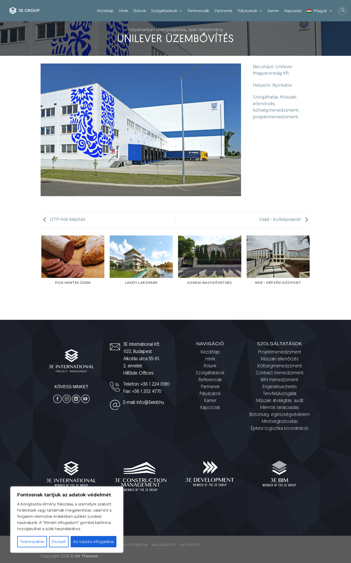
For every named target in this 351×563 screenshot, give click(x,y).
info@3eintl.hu (150, 403)
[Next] (309, 277)
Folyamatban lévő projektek (157, 29)
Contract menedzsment (279, 373)
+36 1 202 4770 (146, 391)
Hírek (123, 10)
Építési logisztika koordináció (279, 428)
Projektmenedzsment (279, 352)
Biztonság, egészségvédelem (280, 415)
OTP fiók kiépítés (67, 219)
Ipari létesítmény (205, 29)
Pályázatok (247, 10)
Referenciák (198, 10)
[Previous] (41, 277)
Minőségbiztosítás (280, 422)
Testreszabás (32, 541)
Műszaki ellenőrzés (280, 359)
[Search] (342, 11)
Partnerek (223, 10)
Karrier (273, 10)
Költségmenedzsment (279, 366)
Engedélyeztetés (280, 387)
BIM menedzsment (279, 380)
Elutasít (59, 541)
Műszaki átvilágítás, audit (279, 401)
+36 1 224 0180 (155, 384)
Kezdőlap (105, 10)
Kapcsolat (293, 10)
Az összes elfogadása (93, 541)
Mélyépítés (190, 545)
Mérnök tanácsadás (279, 408)
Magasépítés (164, 545)
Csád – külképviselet (280, 219)
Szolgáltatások (164, 10)
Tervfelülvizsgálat (280, 394)
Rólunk (139, 10)
